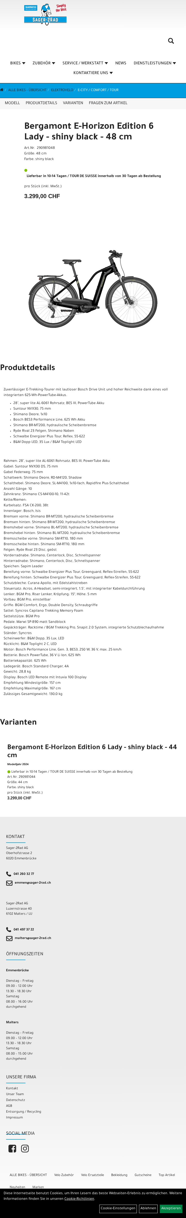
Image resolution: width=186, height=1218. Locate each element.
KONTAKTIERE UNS (90, 73)
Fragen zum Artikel (108, 103)
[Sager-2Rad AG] (45, 14)
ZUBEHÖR (42, 63)
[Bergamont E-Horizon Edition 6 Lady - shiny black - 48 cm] (93, 289)
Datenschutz (15, 1100)
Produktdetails (41, 103)
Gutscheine (143, 1175)
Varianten (73, 103)
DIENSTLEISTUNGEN (152, 63)
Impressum (14, 1118)
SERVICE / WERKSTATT (82, 63)
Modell (12, 103)
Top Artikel (167, 1175)
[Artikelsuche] (171, 43)
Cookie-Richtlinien (79, 1199)
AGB (9, 1106)
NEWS (120, 63)
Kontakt (12, 1089)
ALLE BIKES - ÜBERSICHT (27, 91)
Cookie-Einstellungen (118, 1209)
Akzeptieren (171, 1209)
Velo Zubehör (64, 1175)
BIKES (15, 63)
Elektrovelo (62, 91)
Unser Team (15, 1094)
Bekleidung (119, 1175)
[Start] (2, 91)
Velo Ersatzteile (92, 1175)
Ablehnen (148, 1209)
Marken (38, 1187)
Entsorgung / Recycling (23, 1112)
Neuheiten (17, 1187)
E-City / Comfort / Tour (98, 91)
